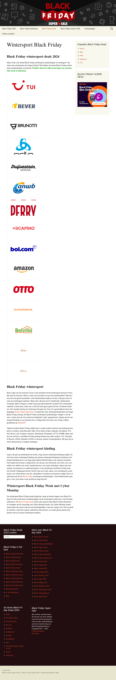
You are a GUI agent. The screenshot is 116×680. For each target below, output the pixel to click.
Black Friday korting (41, 551)
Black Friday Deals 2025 (31, 673)
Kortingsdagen (90, 29)
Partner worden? (8, 34)
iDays (8, 614)
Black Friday (28, 476)
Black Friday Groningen (14, 564)
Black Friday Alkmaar (13, 557)
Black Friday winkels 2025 (70, 29)
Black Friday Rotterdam (14, 582)
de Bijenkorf (10, 632)
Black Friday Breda (12, 561)
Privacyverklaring (38, 631)
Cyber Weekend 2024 (42, 586)
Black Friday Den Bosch (14, 585)
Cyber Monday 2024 (41, 575)
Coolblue (9, 628)
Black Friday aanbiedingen (43, 544)
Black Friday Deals (49, 29)
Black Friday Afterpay (41, 593)
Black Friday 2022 (40, 565)
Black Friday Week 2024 (42, 589)
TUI (81, 63)
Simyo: (82, 48)
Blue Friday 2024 (40, 579)
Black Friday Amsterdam (14, 554)
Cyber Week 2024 (40, 596)
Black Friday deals (26, 502)
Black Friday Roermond (14, 575)
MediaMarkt (10, 639)
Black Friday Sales (40, 561)
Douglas (9, 635)
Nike (81, 52)
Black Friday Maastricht (14, 578)
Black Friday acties (40, 547)
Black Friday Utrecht (13, 568)
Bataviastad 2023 (12, 589)
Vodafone (83, 59)
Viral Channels (11, 621)
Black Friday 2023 (40, 568)
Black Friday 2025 (9, 29)
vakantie (21, 423)
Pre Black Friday (12, 618)
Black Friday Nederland (28, 29)
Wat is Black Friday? (41, 537)
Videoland (9, 655)
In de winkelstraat (12, 592)
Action (8, 652)
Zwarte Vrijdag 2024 (41, 572)
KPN (81, 55)
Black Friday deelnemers (43, 558)
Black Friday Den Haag (14, 571)
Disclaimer (35, 633)
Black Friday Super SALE (11, 673)
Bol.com (9, 625)
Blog (7, 596)
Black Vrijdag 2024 (40, 582)
